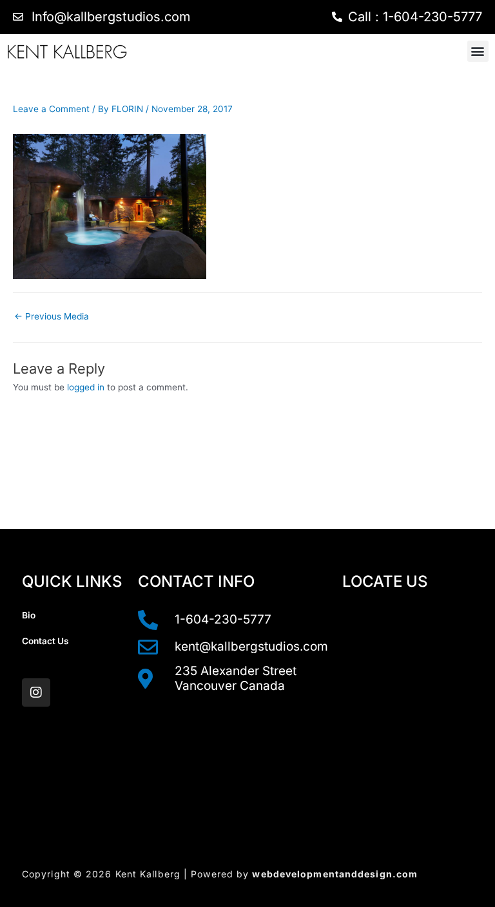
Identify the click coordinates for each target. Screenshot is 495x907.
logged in (85, 387)
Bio (28, 615)
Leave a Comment (51, 109)
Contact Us (45, 641)
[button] (478, 51)
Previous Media (51, 316)
